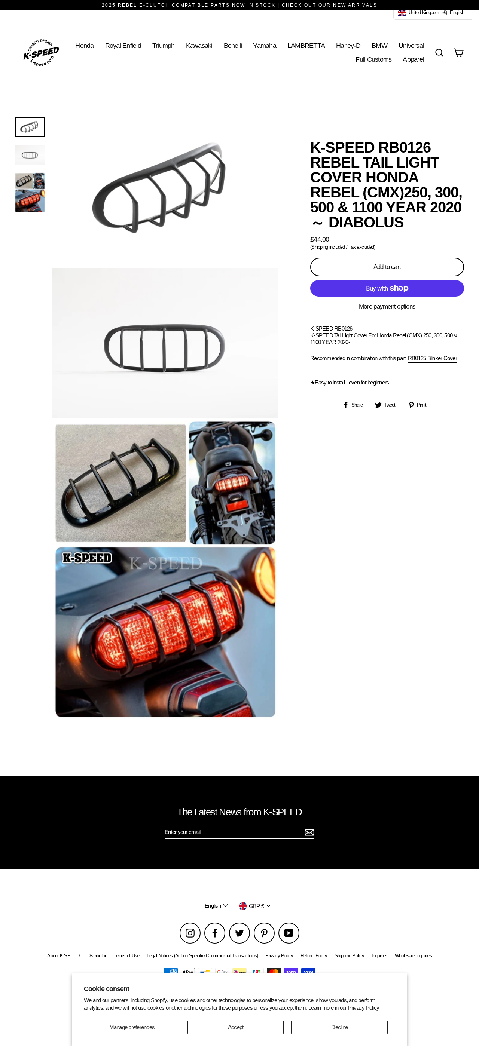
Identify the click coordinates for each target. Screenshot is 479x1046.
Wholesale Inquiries (413, 955)
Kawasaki (199, 45)
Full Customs (373, 59)
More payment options (387, 306)
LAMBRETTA (306, 45)
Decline (339, 1027)
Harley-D (348, 45)
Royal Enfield (123, 45)
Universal (411, 45)
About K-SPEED (63, 955)
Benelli (233, 45)
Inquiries (379, 955)
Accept (236, 1027)
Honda (84, 45)
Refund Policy (313, 955)
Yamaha (264, 45)
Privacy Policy (363, 1007)
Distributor (96, 955)
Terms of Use (126, 955)
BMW (379, 45)
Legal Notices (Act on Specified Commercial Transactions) (202, 955)
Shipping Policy (349, 955)
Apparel (413, 59)
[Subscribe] (308, 832)
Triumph (163, 45)
